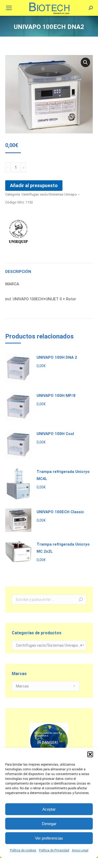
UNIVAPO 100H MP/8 (56, 395)
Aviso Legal (80, 850)
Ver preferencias (49, 838)
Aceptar (49, 809)
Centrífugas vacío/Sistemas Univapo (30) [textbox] (49, 645)
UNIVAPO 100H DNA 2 (57, 357)
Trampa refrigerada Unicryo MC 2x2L (63, 548)
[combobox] (49, 645)
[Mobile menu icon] (9, 8)
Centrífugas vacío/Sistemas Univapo (49, 194)
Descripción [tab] (18, 271)
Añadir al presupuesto (34, 185)
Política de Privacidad (54, 850)
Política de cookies (23, 850)
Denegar (49, 823)
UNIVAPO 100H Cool (55, 433)
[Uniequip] (18, 232)
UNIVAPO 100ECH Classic (60, 512)
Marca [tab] (12, 284)
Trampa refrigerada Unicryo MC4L (63, 475)
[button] (90, 754)
